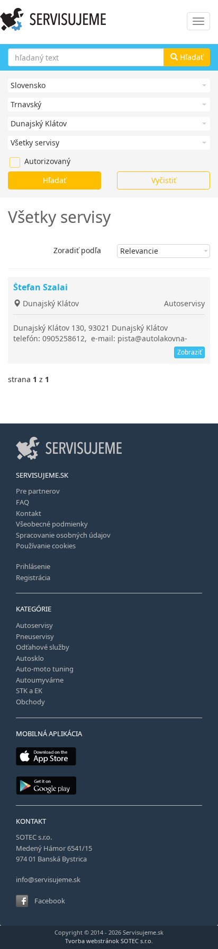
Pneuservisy (35, 636)
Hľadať (190, 57)
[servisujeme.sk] (109, 19)
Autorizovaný (29, 161)
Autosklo (30, 658)
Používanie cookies (46, 545)
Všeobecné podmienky (52, 524)
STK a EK (29, 690)
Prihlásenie (33, 566)
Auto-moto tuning (45, 669)
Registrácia (33, 577)
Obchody (30, 701)
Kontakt (28, 513)
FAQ (22, 502)
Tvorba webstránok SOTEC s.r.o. (109, 941)
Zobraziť (189, 352)
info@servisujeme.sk (48, 879)
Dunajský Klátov (50, 303)
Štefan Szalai (40, 287)
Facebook (49, 900)
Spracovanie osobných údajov (63, 535)
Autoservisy (184, 303)
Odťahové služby (42, 647)
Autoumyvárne (39, 680)
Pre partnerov (38, 491)
